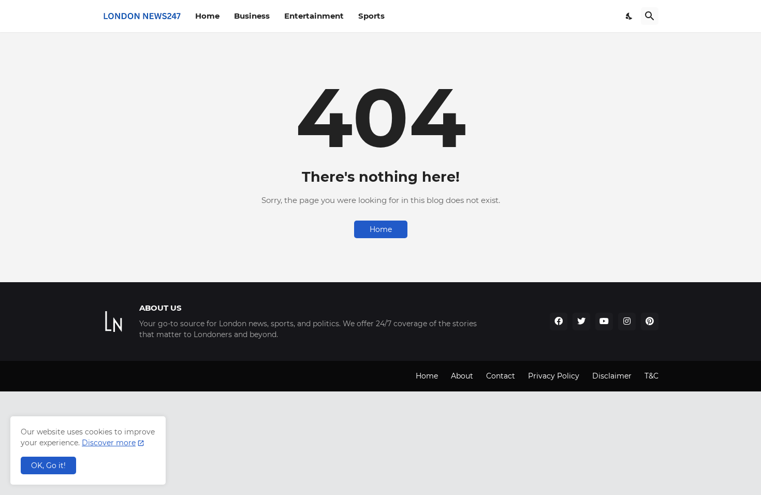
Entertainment (314, 16)
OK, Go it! (48, 465)
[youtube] (604, 321)
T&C (651, 376)
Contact (500, 376)
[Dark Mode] (629, 16)
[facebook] (558, 321)
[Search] (649, 16)
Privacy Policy (553, 376)
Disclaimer (612, 376)
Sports (371, 16)
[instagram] (627, 321)
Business (252, 16)
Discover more (109, 442)
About (462, 376)
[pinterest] (649, 321)
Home (207, 16)
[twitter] (581, 321)
